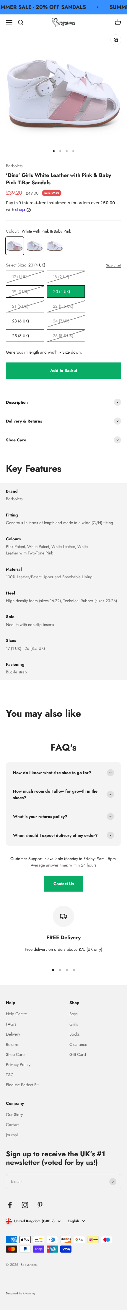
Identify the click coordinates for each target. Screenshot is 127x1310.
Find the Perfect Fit (22, 1085)
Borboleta (14, 166)
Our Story (14, 1114)
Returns (12, 1044)
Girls (73, 1024)
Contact (12, 1124)
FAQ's (11, 1024)
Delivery (13, 1034)
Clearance (78, 1044)
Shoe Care (15, 1054)
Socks (74, 1034)
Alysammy (29, 1293)
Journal (12, 1135)
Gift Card (77, 1054)
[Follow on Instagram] (25, 1205)
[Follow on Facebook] (10, 1205)
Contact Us (63, 884)
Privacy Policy (18, 1064)
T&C (10, 1075)
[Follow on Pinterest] (40, 1205)
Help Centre (16, 1014)
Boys (73, 1014)
